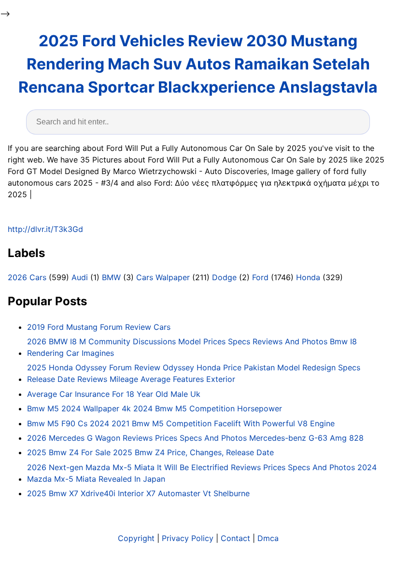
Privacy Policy (187, 538)
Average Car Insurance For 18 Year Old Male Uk (113, 394)
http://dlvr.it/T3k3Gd (45, 229)
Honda (308, 277)
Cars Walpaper (163, 277)
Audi (79, 277)
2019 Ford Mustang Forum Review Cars (98, 327)
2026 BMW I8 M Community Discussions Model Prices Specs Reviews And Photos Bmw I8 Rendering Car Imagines (192, 347)
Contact (235, 538)
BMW (111, 277)
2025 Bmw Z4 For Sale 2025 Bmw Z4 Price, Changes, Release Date (150, 452)
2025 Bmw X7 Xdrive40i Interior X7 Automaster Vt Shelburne (138, 493)
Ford (260, 277)
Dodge (224, 277)
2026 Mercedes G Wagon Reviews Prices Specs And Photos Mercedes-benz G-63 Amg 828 (195, 438)
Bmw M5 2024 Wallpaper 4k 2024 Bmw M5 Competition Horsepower (154, 408)
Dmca (268, 538)
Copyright (136, 538)
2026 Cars (27, 277)
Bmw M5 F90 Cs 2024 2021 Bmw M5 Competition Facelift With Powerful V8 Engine (181, 423)
